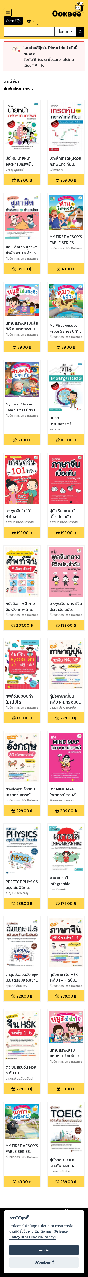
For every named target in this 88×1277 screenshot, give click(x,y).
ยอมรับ (44, 1250)
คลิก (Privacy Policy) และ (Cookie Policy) (38, 1234)
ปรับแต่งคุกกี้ (44, 1262)
